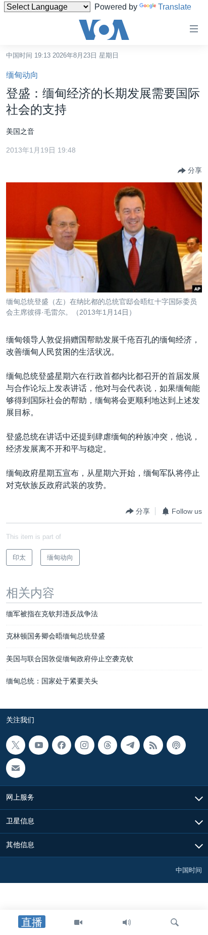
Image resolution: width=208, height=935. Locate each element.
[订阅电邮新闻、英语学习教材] (15, 767)
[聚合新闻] (153, 745)
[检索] (175, 922)
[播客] (176, 745)
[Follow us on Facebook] (61, 745)
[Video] (78, 922)
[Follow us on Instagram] (84, 745)
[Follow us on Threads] (107, 745)
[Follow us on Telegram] (130, 745)
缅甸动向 (22, 75)
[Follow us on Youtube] (38, 745)
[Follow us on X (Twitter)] (15, 745)
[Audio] (127, 922)
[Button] (190, 171)
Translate (174, 7)
